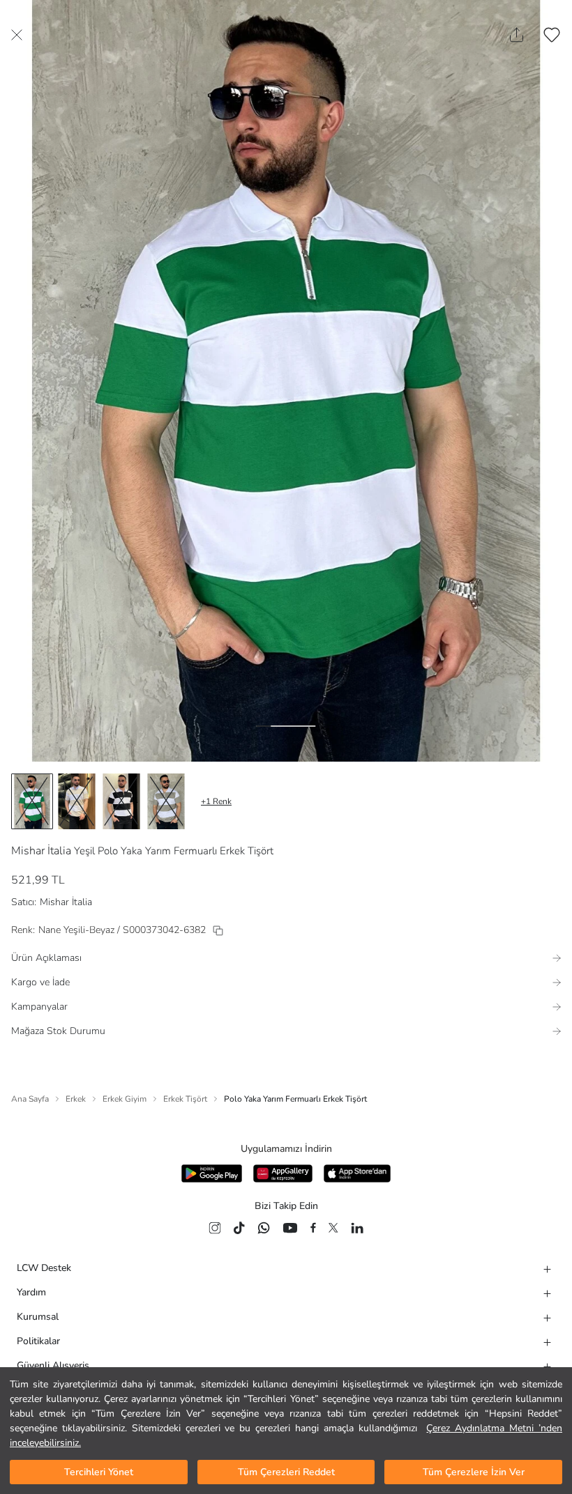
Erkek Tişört (185, 1098)
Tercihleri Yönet (98, 1472)
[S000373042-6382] (218, 930)
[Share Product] (516, 35)
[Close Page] (16, 34)
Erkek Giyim (124, 1098)
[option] (32, 801)
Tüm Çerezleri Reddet (286, 1472)
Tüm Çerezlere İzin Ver (474, 1472)
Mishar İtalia (41, 850)
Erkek (76, 1098)
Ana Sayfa (30, 1098)
